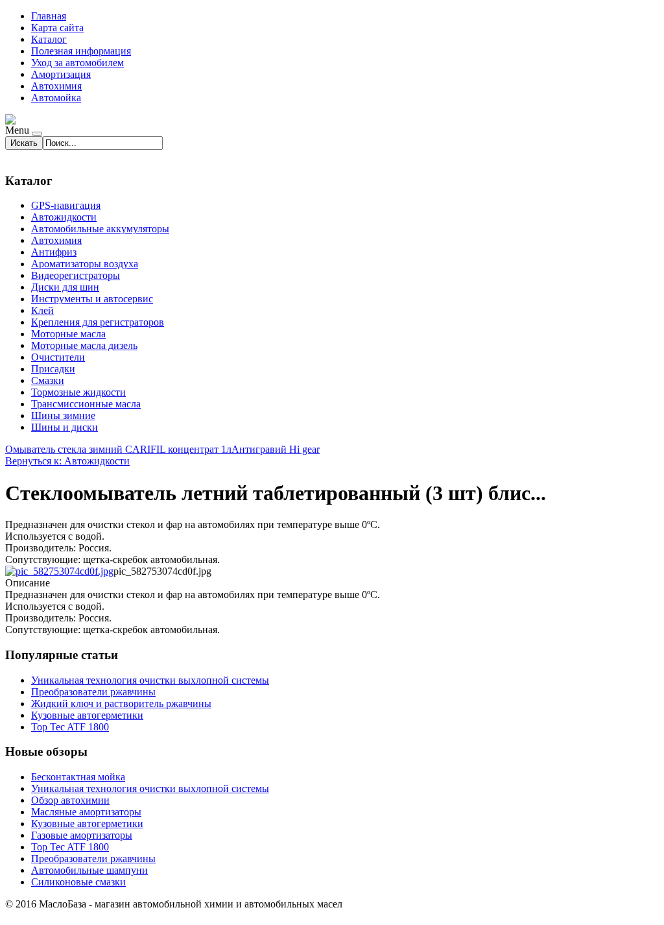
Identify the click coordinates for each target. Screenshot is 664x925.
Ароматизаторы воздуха (84, 263)
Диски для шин (65, 287)
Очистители (58, 357)
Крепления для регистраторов (97, 322)
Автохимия (56, 85)
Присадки (53, 368)
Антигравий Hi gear (275, 449)
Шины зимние (63, 415)
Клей (42, 310)
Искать (24, 143)
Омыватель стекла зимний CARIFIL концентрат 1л (118, 449)
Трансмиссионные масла (86, 403)
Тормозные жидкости (78, 392)
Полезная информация (81, 50)
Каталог (49, 39)
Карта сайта (57, 27)
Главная (48, 15)
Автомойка (56, 97)
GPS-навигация (66, 205)
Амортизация (61, 74)
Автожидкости (64, 216)
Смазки (47, 380)
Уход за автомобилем (77, 62)
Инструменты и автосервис (92, 298)
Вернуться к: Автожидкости (67, 460)
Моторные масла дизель (84, 345)
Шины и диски (64, 427)
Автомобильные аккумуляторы (100, 228)
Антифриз (54, 252)
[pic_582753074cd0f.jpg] (59, 571)
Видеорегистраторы (75, 275)
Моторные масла (68, 333)
